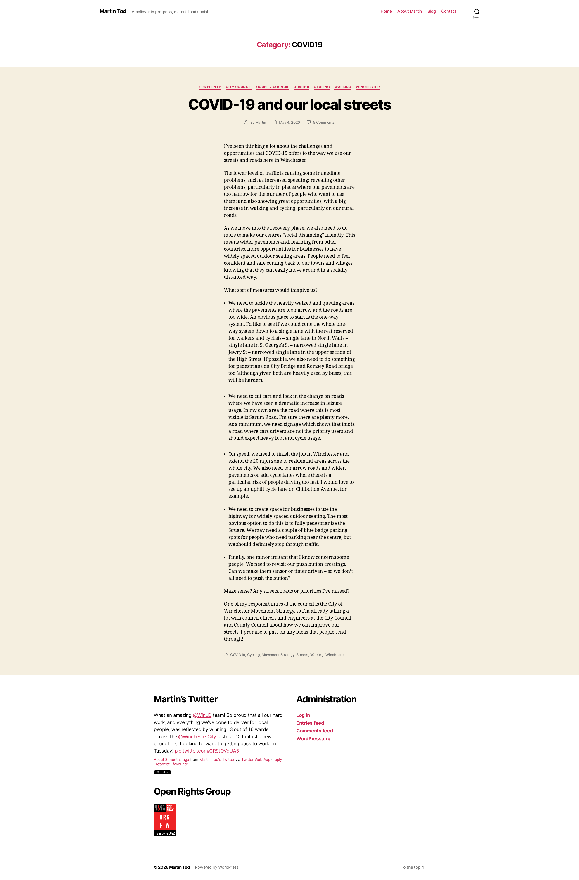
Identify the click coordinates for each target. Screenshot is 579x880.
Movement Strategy (278, 654)
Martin (260, 122)
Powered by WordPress (216, 867)
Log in (303, 715)
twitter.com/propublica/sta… (197, 729)
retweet (162, 742)
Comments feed (314, 731)
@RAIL (209, 722)
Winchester (368, 87)
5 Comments (324, 122)
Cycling (322, 87)
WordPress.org (313, 738)
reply (277, 738)
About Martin (409, 11)
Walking (342, 87)
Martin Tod (113, 11)
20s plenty (210, 87)
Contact (448, 11)
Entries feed (310, 723)
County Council (272, 87)
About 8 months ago (171, 738)
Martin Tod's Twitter (217, 738)
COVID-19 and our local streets (289, 104)
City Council (239, 87)
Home (386, 11)
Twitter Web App (255, 738)
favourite (180, 742)
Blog (431, 11)
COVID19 (301, 87)
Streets (302, 654)
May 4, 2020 (289, 122)
